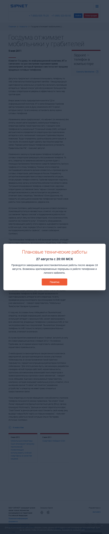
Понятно (54, 282)
